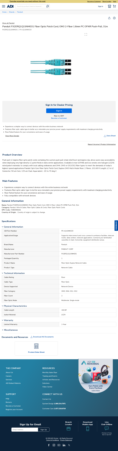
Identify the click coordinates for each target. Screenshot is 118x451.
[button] (116, 225)
